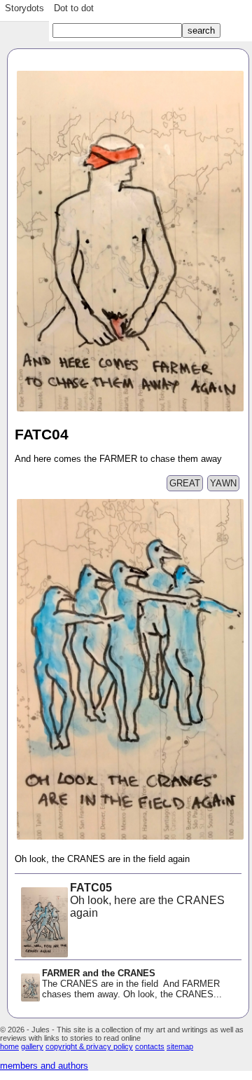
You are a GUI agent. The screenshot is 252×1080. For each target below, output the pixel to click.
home (9, 1046)
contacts (149, 1046)
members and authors (44, 1065)
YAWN (223, 483)
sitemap (180, 1046)
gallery (32, 1046)
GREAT (184, 483)
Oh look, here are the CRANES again (147, 900)
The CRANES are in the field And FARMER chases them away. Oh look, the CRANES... (132, 983)
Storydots (24, 8)
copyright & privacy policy (89, 1046)
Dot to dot (74, 8)
